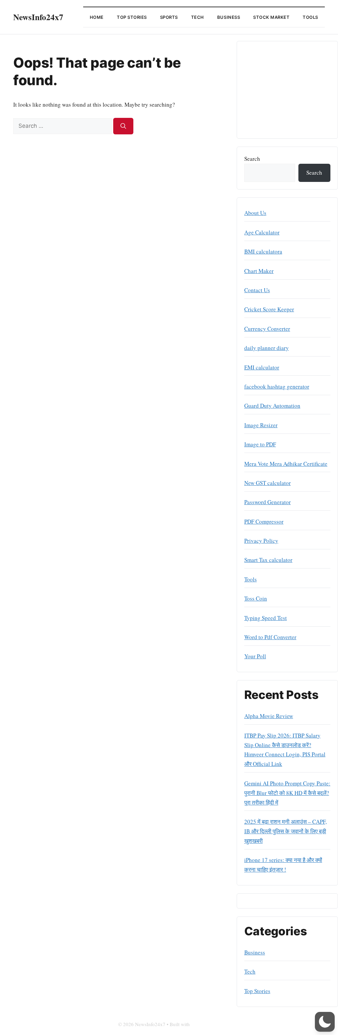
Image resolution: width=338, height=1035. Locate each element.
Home (97, 17)
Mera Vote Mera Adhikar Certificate (285, 463)
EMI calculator (261, 367)
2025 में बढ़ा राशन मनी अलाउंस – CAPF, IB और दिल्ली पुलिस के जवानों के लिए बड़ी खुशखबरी (285, 831)
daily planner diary (266, 348)
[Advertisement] (287, 90)
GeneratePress (205, 1024)
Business (228, 17)
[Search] (123, 126)
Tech (197, 17)
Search (252, 158)
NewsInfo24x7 (38, 17)
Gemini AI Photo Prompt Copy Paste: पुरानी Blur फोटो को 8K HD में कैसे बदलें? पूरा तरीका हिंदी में (287, 792)
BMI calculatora (263, 251)
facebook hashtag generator (276, 386)
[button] (325, 1022)
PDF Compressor (264, 521)
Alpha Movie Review (268, 716)
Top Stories (132, 17)
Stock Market (271, 17)
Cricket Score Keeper (269, 309)
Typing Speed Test (265, 618)
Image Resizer (261, 425)
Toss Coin (255, 598)
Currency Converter (267, 328)
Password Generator (267, 502)
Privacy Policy (261, 540)
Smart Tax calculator (268, 560)
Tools (310, 17)
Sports (169, 17)
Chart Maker (259, 271)
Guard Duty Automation (272, 405)
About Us (255, 213)
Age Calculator (262, 232)
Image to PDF (260, 444)
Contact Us (257, 290)
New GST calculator (267, 483)
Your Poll (255, 656)
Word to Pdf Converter (270, 637)
